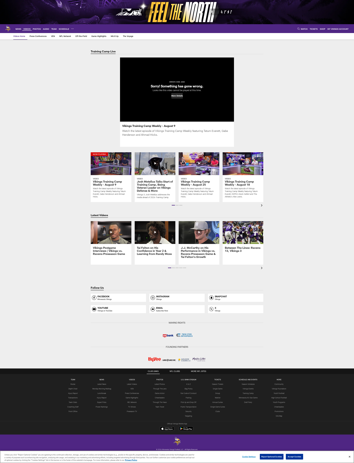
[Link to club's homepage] (7, 28)
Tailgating (188, 416)
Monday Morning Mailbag (101, 389)
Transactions (73, 398)
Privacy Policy (131, 460)
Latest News (101, 384)
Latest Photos (160, 384)
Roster (73, 384)
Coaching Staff (73, 407)
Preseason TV (132, 411)
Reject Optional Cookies (271, 456)
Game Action (160, 393)
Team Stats (73, 402)
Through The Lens (159, 389)
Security (188, 411)
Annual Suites (217, 402)
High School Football (279, 398)
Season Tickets (217, 384)
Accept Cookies (294, 456)
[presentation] (262, 205)
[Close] (350, 457)
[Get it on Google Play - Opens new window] (186, 430)
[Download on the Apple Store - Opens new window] (167, 429)
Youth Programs (279, 402)
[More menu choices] (72, 29)
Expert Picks (101, 402)
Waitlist (217, 398)
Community (278, 384)
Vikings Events (248, 389)
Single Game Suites (217, 407)
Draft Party (248, 402)
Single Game (217, 389)
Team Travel (159, 407)
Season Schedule (248, 384)
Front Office (73, 411)
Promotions (279, 411)
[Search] (298, 29)
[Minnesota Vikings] (177, 441)
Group (217, 393)
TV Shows (132, 407)
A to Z (188, 384)
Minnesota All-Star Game (248, 398)
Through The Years (160, 402)
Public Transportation (188, 407)
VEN (132, 389)
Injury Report (73, 393)
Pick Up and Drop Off (188, 402)
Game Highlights (132, 398)
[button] (177, 96)
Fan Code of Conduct (188, 393)
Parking (188, 398)
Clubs (217, 411)
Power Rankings (102, 407)
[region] (177, 457)
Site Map (279, 416)
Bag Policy (188, 389)
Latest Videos (132, 384)
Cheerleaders (160, 398)
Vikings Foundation (279, 389)
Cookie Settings (249, 456)
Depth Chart (72, 389)
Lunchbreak (101, 393)
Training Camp (248, 393)
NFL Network (132, 402)
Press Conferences (132, 393)
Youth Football (279, 393)
